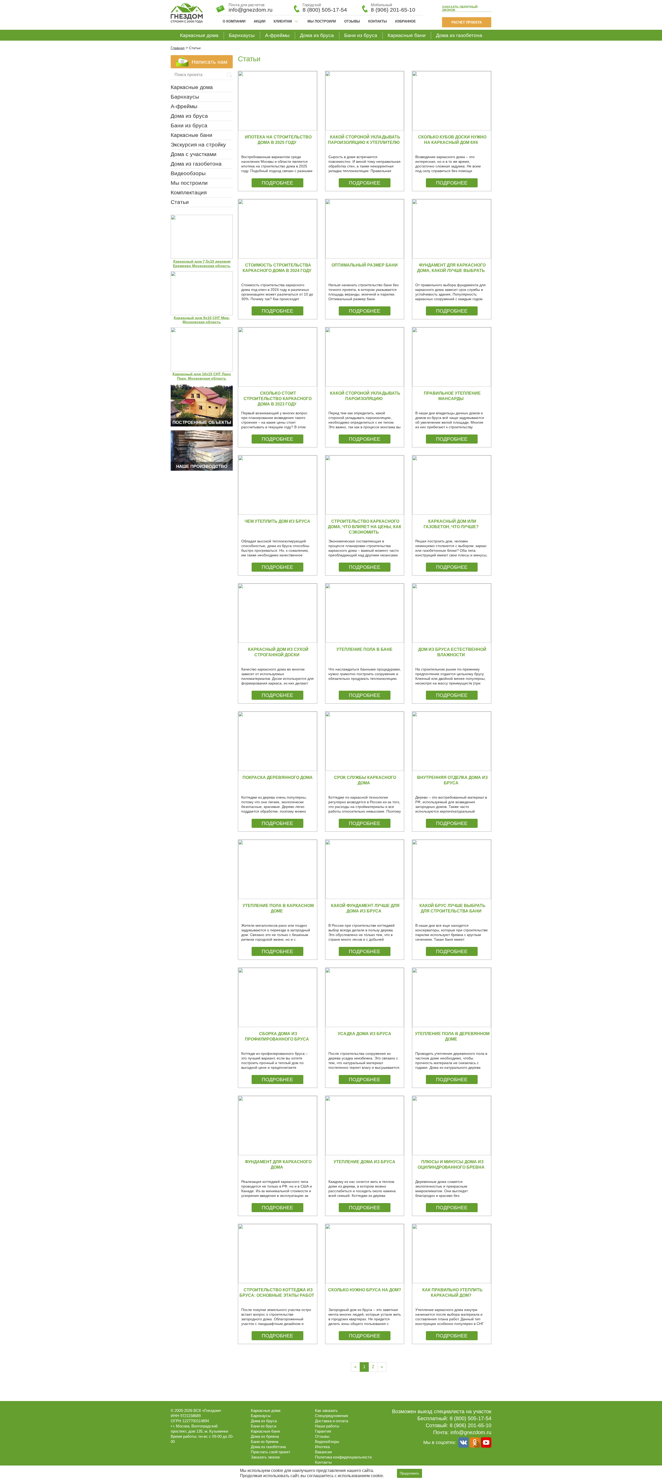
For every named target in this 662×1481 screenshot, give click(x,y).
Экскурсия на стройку (198, 145)
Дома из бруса (317, 35)
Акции (259, 21)
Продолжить (409, 1473)
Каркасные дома (199, 35)
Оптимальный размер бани (365, 265)
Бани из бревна (264, 1441)
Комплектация (189, 192)
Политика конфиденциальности (343, 1457)
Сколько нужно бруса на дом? (364, 1290)
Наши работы (327, 1426)
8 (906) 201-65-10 (393, 10)
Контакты (377, 21)
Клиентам (283, 21)
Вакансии (323, 1452)
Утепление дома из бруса (364, 1162)
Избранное (405, 21)
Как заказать (326, 1410)
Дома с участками (193, 154)
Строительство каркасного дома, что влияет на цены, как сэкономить (364, 526)
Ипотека (322, 1447)
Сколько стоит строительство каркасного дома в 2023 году (278, 398)
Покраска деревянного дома (278, 777)
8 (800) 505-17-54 (325, 10)
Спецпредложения (331, 1415)
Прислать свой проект (270, 1452)
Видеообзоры (188, 173)
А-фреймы (277, 35)
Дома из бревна (265, 1436)
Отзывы (352, 21)
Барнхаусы (242, 35)
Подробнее (277, 183)
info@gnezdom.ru (470, 1432)
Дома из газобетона (459, 35)
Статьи (180, 202)
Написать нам (209, 62)
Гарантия (323, 1431)
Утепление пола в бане (364, 649)
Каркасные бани (407, 35)
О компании (234, 21)
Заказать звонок (460, 8)
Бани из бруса (360, 35)
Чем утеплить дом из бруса (277, 521)
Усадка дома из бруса (364, 1033)
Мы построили (321, 21)
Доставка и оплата (331, 1421)
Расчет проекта (467, 22)
